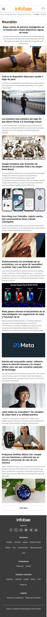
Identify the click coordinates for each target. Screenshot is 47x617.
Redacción (20, 566)
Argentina (9, 579)
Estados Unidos (35, 542)
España (25, 542)
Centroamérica (23, 548)
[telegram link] (31, 530)
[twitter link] (16, 530)
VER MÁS (23, 508)
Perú (14, 548)
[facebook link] (11, 530)
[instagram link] (21, 530)
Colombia (17, 542)
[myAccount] (43, 9)
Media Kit (23, 585)
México (7, 548)
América (9, 542)
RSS (23, 553)
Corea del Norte (9, 14)
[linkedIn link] (36, 530)
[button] (3, 9)
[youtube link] (26, 530)
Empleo (28, 566)
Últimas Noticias (36, 548)
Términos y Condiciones (15, 598)
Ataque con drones (23, 14)
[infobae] (23, 9)
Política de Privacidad (32, 598)
